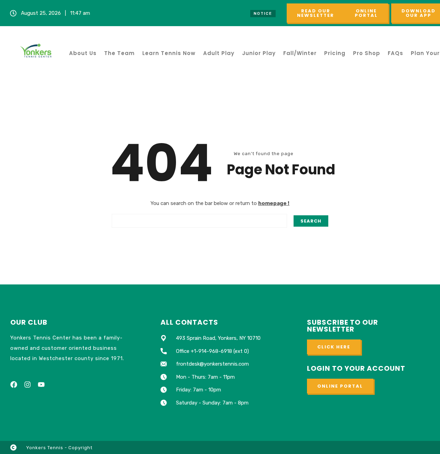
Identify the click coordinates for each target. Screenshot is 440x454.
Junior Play (259, 53)
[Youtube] (41, 384)
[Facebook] (14, 384)
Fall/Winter (300, 53)
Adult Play (218, 53)
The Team (119, 53)
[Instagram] (27, 384)
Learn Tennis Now (169, 53)
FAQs (395, 53)
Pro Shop (366, 53)
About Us (83, 53)
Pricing (334, 53)
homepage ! (273, 203)
